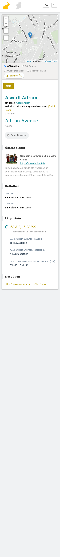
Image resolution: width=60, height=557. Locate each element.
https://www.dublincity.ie (32, 163)
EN (54, 5)
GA (46, 5)
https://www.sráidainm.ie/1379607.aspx (25, 284)
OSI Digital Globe (15, 70)
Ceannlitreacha (18, 135)
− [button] (6, 24)
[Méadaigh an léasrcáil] (6, 30)
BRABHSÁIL (16, 75)
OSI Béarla (30, 66)
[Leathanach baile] (6, 6)
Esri (44, 61)
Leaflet (28, 61)
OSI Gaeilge (13, 66)
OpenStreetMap (38, 70)
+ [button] (6, 19)
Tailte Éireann (52, 61)
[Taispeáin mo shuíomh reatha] (6, 38)
